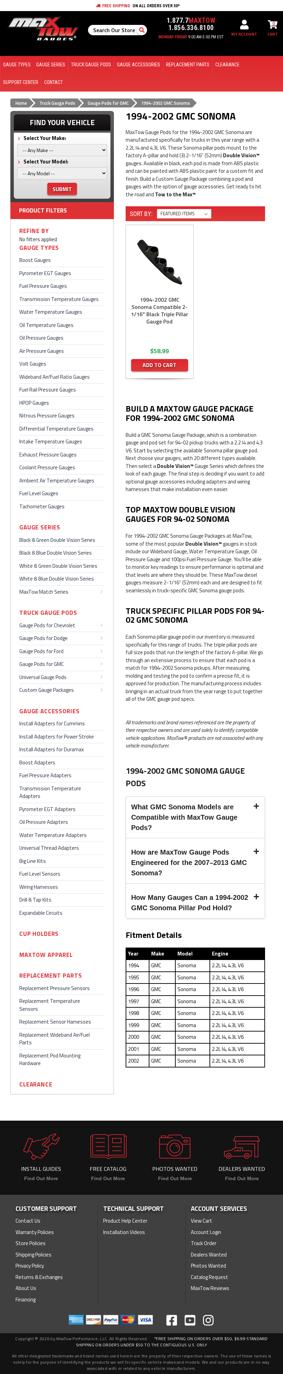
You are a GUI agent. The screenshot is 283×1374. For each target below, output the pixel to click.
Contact (53, 82)
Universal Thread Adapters (49, 848)
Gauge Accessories (49, 711)
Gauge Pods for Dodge (43, 638)
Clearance (35, 1084)
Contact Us (28, 1221)
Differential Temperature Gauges (56, 429)
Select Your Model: (45, 162)
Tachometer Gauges (42, 506)
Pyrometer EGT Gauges (45, 273)
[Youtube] (190, 1320)
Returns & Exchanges (39, 1277)
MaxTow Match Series (43, 592)
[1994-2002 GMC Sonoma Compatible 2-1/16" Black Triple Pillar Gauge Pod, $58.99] (159, 262)
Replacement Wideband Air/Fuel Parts (54, 1039)
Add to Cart (159, 365)
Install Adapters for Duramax (51, 749)
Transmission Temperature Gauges (59, 299)
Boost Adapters (37, 762)
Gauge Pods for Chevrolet (47, 625)
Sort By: (141, 213)
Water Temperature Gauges (50, 312)
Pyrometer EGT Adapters (47, 809)
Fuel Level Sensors (39, 874)
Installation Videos (124, 1232)
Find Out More (41, 1178)
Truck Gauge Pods (48, 613)
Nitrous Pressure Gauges (47, 416)
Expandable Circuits (40, 913)
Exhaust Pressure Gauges (48, 455)
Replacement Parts (50, 975)
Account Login (206, 1232)
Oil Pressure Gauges (41, 338)
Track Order (203, 1243)
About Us (26, 1288)
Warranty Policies (35, 1232)
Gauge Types (39, 248)
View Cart (201, 1221)
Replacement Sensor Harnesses (55, 1022)
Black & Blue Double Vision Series (55, 553)
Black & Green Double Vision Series (57, 540)
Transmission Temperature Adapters (50, 792)
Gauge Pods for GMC (41, 664)
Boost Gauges (35, 260)
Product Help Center (125, 1221)
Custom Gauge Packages (46, 690)
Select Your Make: (44, 138)
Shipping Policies (33, 1255)
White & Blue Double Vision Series (56, 579)
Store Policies (31, 1243)
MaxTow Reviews (210, 1288)
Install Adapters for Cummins (52, 723)
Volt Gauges (32, 364)
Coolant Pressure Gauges (47, 467)
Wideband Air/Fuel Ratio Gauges (54, 377)
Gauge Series (39, 527)
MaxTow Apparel (46, 955)
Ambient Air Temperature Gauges (56, 480)
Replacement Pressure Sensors (54, 988)
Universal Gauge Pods (43, 677)
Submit (62, 189)
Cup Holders (39, 934)
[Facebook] (172, 1320)
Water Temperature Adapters (53, 835)
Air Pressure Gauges (41, 351)
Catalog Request (209, 1277)
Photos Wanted (208, 1266)
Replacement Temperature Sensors (49, 1005)
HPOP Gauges (34, 403)
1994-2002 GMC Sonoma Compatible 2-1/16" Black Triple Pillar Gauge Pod (159, 310)
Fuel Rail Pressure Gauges (47, 390)
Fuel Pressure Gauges (43, 286)
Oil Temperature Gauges (46, 325)
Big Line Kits (32, 861)
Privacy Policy (30, 1266)
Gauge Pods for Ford (41, 651)
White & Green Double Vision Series (58, 566)
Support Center (20, 82)
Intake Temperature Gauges (50, 441)
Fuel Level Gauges (38, 493)
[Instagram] (208, 1320)
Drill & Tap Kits (35, 900)
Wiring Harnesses (38, 887)
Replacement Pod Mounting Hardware (49, 1059)
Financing (26, 1300)
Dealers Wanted (209, 1255)
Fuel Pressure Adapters (45, 775)
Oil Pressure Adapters (43, 822)
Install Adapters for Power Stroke (56, 737)
